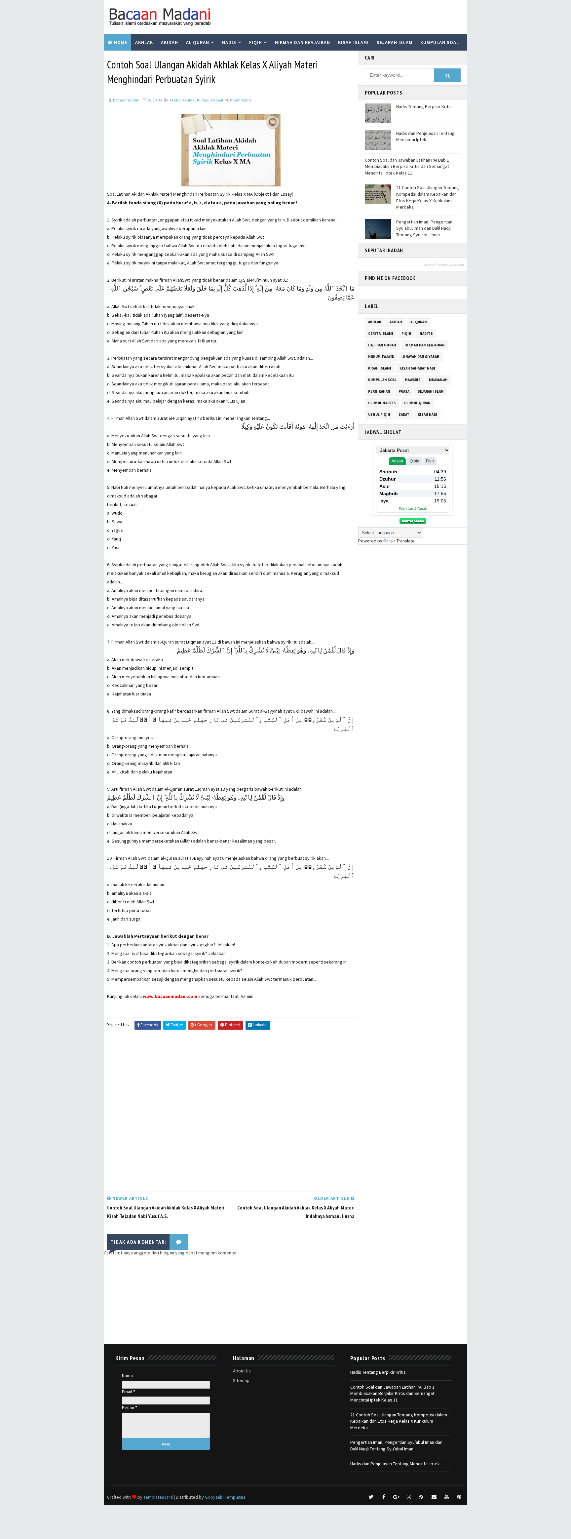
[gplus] (396, 1497)
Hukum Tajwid (381, 356)
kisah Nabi (427, 414)
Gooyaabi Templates (225, 1497)
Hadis (229, 42)
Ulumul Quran (417, 403)
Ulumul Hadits (382, 403)
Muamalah (438, 379)
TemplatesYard (158, 1497)
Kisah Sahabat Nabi (417, 368)
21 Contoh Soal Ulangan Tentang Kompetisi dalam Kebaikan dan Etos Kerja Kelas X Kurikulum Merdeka (427, 197)
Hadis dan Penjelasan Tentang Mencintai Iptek (425, 136)
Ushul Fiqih (379, 414)
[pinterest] (459, 1497)
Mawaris (413, 379)
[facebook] (384, 1497)
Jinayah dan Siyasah (420, 356)
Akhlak (144, 42)
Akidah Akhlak (182, 100)
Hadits (426, 333)
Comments (240, 100)
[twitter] (371, 1497)
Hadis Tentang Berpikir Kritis (424, 106)
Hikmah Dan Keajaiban (424, 345)
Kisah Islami (353, 42)
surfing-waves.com (450, 264)
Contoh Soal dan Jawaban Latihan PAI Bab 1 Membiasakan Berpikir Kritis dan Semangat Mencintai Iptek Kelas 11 (407, 166)
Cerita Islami (380, 333)
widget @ (430, 264)
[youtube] (446, 1497)
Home (120, 42)
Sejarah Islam (394, 42)
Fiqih (255, 42)
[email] (434, 1497)
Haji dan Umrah (382, 345)
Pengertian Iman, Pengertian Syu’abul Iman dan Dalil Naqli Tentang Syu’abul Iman (424, 228)
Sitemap (241, 1380)
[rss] (421, 1497)
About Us (242, 1371)
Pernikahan (379, 391)
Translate (406, 541)
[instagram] (409, 1497)
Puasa (404, 391)
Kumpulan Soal (439, 42)
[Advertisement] (231, 1114)
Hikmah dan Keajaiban (302, 42)
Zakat (404, 414)
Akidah (169, 42)
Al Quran (197, 42)
